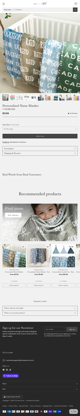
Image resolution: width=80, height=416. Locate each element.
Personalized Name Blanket (14, 272)
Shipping (5, 142)
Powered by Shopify (32, 400)
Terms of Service (35, 406)
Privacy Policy (13, 406)
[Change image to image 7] (48, 98)
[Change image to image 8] (55, 98)
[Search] (75, 9)
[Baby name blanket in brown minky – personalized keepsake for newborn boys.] (40, 53)
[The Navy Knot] (40, 3)
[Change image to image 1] (5, 98)
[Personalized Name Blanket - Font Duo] (38, 255)
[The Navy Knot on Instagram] (7, 370)
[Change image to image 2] (12, 98)
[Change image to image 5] (34, 98)
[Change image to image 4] (27, 98)
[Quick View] (23, 247)
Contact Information (60, 406)
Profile (71, 406)
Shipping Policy (47, 406)
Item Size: (10, 125)
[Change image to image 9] (62, 98)
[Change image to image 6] (41, 98)
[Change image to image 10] (69, 98)
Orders (4, 406)
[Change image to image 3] (19, 98)
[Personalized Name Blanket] (14, 255)
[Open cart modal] (76, 4)
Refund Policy (23, 406)
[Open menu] (3, 4)
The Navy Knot (10, 109)
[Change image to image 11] (76, 98)
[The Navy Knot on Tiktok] (10, 370)
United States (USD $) (13, 397)
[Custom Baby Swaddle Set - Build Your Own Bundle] (63, 255)
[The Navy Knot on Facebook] (3, 370)
